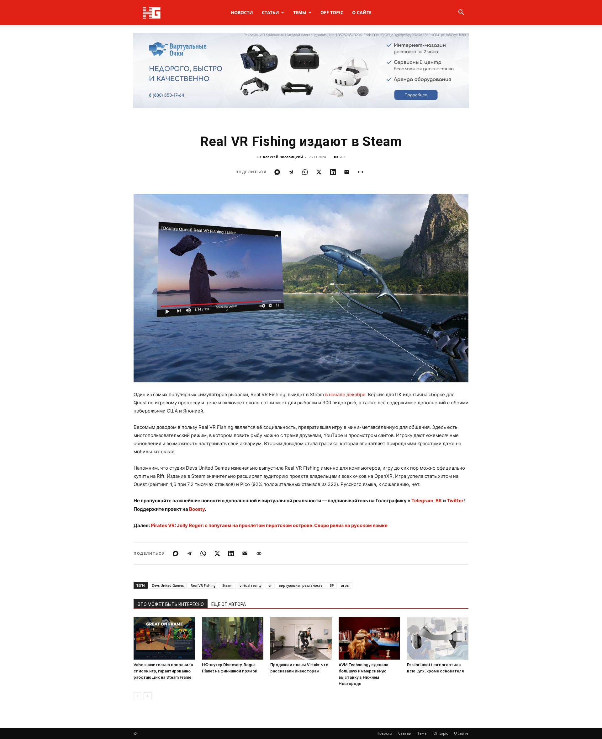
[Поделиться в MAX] (277, 172)
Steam (227, 585)
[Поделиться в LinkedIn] (333, 172)
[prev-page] (137, 696)
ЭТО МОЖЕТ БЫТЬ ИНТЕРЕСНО (170, 604)
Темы (299, 12)
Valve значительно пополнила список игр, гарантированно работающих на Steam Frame (163, 671)
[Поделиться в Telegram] (291, 172)
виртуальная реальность (301, 585)
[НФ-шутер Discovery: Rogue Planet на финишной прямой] (232, 638)
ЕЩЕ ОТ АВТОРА (228, 604)
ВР (332, 585)
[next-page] (147, 696)
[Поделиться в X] (319, 172)
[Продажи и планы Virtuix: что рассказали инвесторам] (301, 638)
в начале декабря (345, 394)
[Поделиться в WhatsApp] (305, 172)
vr (270, 585)
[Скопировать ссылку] (361, 172)
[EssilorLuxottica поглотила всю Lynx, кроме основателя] (437, 638)
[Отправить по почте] (347, 172)
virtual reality (250, 585)
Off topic (331, 12)
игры (345, 585)
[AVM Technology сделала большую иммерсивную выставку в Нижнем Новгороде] (369, 638)
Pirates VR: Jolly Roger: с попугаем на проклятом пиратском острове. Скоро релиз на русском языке (269, 525)
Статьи (270, 12)
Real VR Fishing (203, 585)
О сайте (362, 12)
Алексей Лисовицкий (283, 156)
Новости (242, 12)
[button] (460, 13)
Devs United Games (168, 585)
